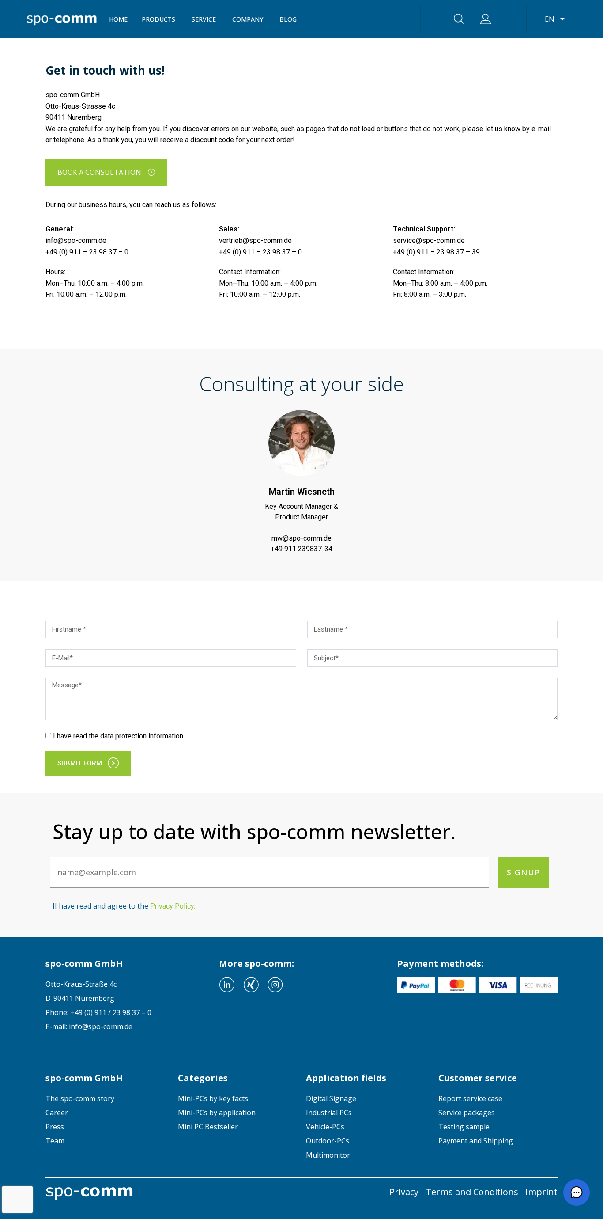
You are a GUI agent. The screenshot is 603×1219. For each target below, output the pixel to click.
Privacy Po (172, 906)
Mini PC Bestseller (208, 1127)
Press (54, 1127)
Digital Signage (331, 1098)
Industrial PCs (329, 1112)
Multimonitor (328, 1155)
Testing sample (464, 1127)
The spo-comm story (79, 1098)
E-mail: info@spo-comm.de (88, 1026)
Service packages (466, 1112)
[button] (576, 1192)
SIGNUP (523, 872)
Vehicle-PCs (325, 1127)
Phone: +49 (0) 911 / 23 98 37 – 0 (98, 1012)
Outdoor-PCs (327, 1141)
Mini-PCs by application (217, 1112)
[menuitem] (105, 1098)
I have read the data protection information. (119, 736)
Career (56, 1112)
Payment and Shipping (475, 1141)
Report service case (470, 1098)
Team (54, 1141)
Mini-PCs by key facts (213, 1098)
